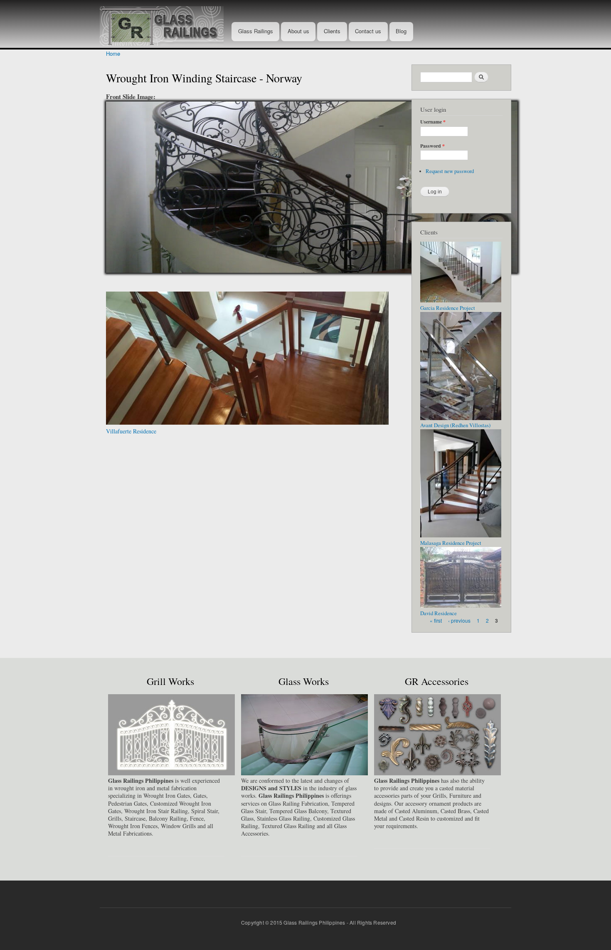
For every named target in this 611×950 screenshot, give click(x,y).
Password (432, 146)
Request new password (450, 171)
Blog (401, 31)
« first (436, 620)
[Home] (165, 24)
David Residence (438, 613)
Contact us (368, 31)
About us (298, 31)
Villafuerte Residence (131, 431)
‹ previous (459, 620)
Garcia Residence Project (447, 308)
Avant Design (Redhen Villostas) (455, 425)
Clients (332, 31)
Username (433, 122)
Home (113, 53)
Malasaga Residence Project (450, 543)
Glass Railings (255, 31)
